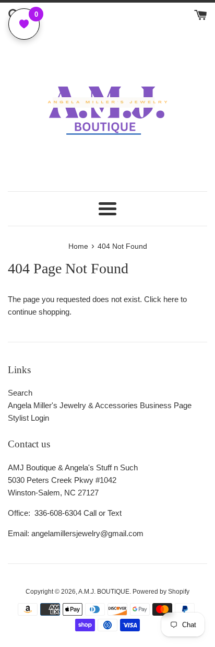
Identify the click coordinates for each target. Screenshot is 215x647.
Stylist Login (28, 417)
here (170, 299)
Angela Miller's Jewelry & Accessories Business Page (100, 405)
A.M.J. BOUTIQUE (103, 591)
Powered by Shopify (161, 591)
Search (20, 392)
